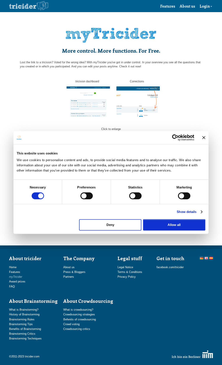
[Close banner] (203, 137)
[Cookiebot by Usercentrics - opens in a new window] (175, 137)
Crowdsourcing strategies (79, 314)
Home (12, 267)
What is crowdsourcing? (78, 309)
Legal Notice (125, 267)
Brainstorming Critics (22, 333)
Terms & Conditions (130, 272)
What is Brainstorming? (23, 309)
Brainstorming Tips (21, 324)
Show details (186, 212)
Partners (68, 276)
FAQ (12, 286)
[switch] (86, 195)
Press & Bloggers (74, 272)
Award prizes (17, 281)
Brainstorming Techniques (25, 338)
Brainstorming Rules (21, 319)
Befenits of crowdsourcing (79, 319)
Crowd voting (71, 324)
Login (205, 6)
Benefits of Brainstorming (25, 329)
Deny (110, 225)
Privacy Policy (127, 276)
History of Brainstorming (24, 314)
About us (187, 6)
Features (167, 6)
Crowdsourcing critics (76, 329)
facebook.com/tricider (170, 267)
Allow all (174, 225)
